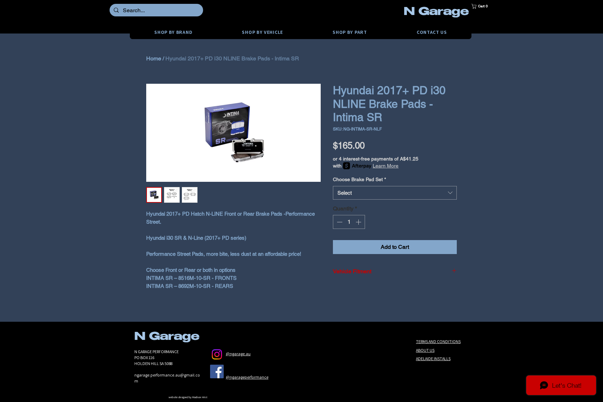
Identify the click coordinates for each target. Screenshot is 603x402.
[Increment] (359, 222)
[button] (481, 6)
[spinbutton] (349, 222)
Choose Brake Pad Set (359, 179)
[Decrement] (339, 222)
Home (153, 58)
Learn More (386, 166)
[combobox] (395, 193)
